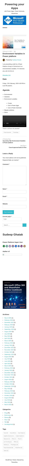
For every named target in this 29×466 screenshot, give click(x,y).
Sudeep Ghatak (16, 60)
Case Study (21, 432)
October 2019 (8, 384)
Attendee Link (7, 75)
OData (16, 441)
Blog (5, 413)
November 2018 (9, 393)
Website (5, 204)
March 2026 (7, 318)
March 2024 (7, 340)
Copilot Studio (20, 435)
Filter (14, 438)
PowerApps (15, 132)
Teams (6, 450)
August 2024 (8, 331)
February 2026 (8, 320)
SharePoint (18, 447)
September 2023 (9, 354)
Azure (6, 432)
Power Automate (7, 132)
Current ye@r (7, 216)
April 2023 (7, 363)
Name (5, 189)
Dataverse (7, 438)
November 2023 (9, 350)
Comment (6, 164)
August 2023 (8, 356)
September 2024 (9, 329)
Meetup (6, 417)
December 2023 (9, 347)
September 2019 (9, 386)
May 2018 (7, 402)
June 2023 (7, 361)
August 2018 (8, 397)
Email (5, 196)
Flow (19, 438)
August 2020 (8, 379)
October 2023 (8, 352)
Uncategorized (8, 424)
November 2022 (9, 375)
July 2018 (7, 400)
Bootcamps (7, 415)
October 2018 (8, 395)
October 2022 (8, 377)
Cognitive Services (9, 435)
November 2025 (9, 322)
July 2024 (7, 334)
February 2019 (8, 391)
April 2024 (7, 338)
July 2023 (7, 359)
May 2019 (7, 388)
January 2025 (8, 327)
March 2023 (7, 365)
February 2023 (8, 368)
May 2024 (7, 336)
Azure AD (13, 432)
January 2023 (8, 370)
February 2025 (8, 324)
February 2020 (8, 382)
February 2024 (8, 343)
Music (6, 419)
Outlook (6, 444)
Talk (15, 51)
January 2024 (8, 345)
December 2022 (9, 372)
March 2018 (7, 404)
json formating (8, 441)
